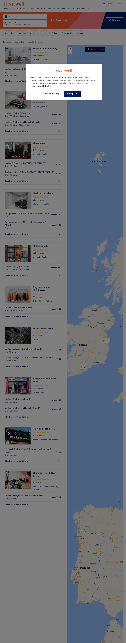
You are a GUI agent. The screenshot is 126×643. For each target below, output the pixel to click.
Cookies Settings (52, 94)
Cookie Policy (44, 86)
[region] (64, 82)
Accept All (72, 94)
